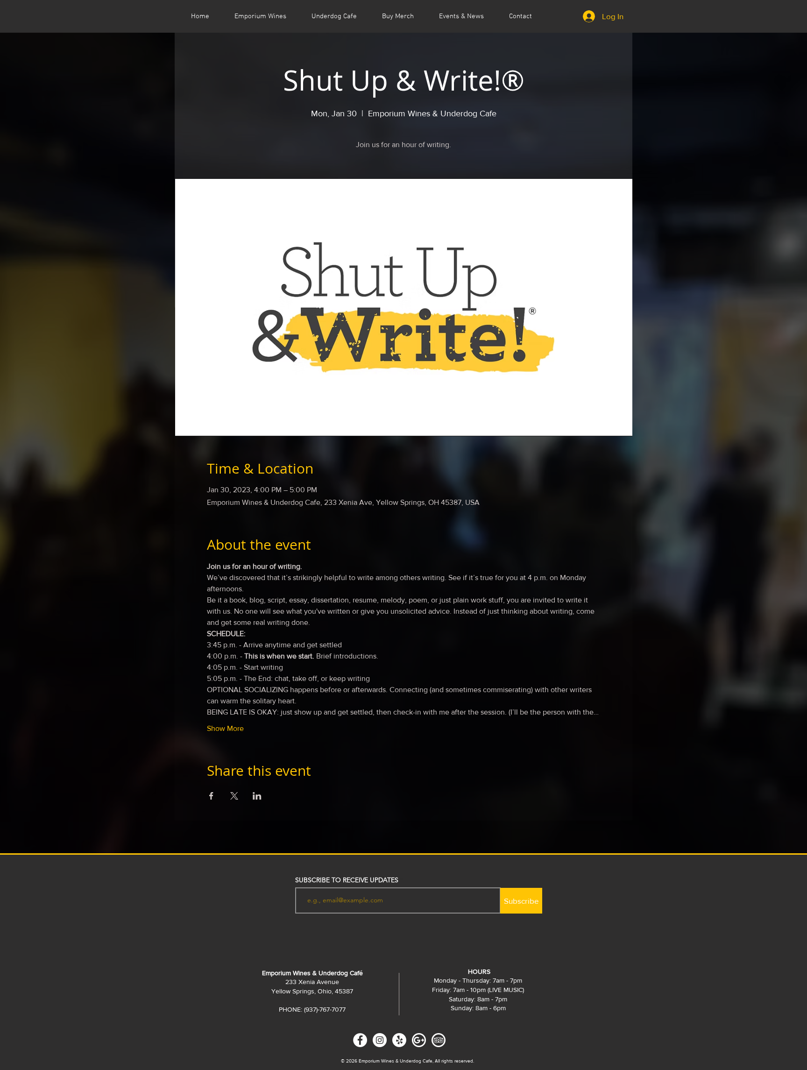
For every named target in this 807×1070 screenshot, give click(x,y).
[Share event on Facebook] (211, 796)
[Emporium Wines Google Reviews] (419, 1040)
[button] (461, 16)
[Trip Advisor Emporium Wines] (439, 1040)
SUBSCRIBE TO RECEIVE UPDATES (346, 880)
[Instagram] (380, 1040)
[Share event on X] (234, 796)
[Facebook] (360, 1040)
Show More (225, 728)
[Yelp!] (399, 1040)
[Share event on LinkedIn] (257, 796)
